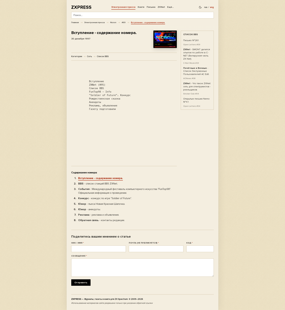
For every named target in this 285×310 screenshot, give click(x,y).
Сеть (89, 56)
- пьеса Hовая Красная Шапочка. (101, 204)
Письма (151, 7)
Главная (75, 22)
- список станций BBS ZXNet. (98, 183)
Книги (141, 7)
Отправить (80, 282)
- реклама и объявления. (98, 214)
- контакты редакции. (101, 220)
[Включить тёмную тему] (200, 7)
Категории (76, 56)
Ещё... (170, 7)
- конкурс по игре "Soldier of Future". (105, 198)
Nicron (113, 22)
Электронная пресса (123, 7)
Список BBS (103, 56)
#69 (124, 22)
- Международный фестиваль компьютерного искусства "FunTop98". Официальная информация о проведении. (124, 191)
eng (212, 7)
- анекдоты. (89, 209)
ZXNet (161, 7)
